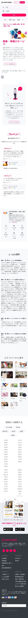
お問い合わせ (5, 579)
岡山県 (6, 481)
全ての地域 (9, 427)
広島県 (6, 484)
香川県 (6, 491)
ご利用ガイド (5, 574)
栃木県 (6, 459)
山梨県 (20, 447)
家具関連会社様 (19, 576)
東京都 (18, 427)
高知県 (20, 472)
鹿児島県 (19, 489)
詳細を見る (14, 222)
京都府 (13, 435)
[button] (6, 228)
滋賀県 (20, 461)
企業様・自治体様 (20, 574)
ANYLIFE (17, 558)
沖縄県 (20, 491)
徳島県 (6, 489)
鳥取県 (6, 477)
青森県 (6, 442)
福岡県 (20, 474)
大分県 (20, 484)
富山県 (20, 440)
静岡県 (20, 454)
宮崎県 (20, 486)
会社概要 (4, 558)
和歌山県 (5, 474)
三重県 (20, 459)
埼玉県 (13, 431)
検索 (14, 15)
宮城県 (6, 447)
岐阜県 (20, 452)
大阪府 (21, 431)
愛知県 (20, 456)
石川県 (20, 442)
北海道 (6, 440)
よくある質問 (5, 576)
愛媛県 (20, 470)
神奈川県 (5, 431)
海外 (20, 493)
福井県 (20, 445)
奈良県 (6, 472)
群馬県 (6, 461)
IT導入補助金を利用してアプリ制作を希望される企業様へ (20, 584)
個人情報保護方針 (6, 567)
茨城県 (6, 456)
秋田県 (6, 449)
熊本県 (20, 481)
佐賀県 (20, 477)
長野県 (20, 449)
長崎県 (20, 479)
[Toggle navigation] (26, 2)
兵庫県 (6, 470)
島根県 (6, 479)
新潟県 (6, 466)
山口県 (6, 486)
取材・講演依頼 (19, 579)
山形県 (6, 452)
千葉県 (6, 464)
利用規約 (4, 560)
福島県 (6, 454)
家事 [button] (18, 19)
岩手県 (6, 445)
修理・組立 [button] (12, 19)
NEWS (17, 560)
